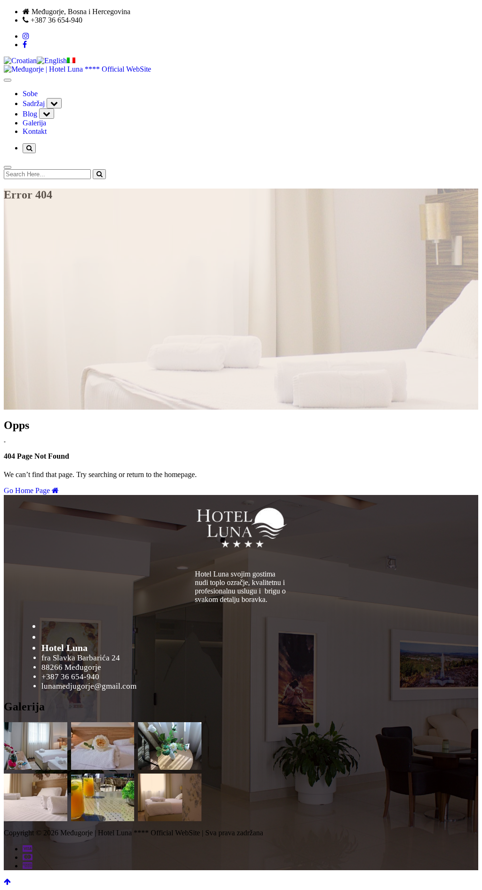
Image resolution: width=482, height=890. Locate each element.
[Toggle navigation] (7, 80)
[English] (52, 61)
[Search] (99, 174)
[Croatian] (20, 61)
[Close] (7, 167)
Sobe (30, 94)
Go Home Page (28, 490)
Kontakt (35, 131)
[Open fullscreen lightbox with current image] (241, 526)
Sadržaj (34, 103)
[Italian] (71, 61)
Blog (30, 114)
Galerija (34, 123)
